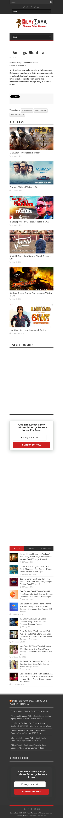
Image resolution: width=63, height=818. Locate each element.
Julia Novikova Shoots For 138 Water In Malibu (31, 711)
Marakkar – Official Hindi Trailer (25, 152)
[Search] (51, 2)
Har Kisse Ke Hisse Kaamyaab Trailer (28, 330)
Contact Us (42, 816)
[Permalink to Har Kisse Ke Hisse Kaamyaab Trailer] (31, 327)
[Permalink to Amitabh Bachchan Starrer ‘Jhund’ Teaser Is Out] (31, 253)
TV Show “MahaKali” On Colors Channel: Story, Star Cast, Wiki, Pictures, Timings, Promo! (33, 621)
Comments (46, 548)
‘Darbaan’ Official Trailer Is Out (24, 187)
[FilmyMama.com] (31, 25)
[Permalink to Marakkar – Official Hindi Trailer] (31, 149)
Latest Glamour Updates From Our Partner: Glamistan (28, 702)
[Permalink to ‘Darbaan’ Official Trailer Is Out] (31, 184)
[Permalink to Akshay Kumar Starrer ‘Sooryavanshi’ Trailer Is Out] (31, 290)
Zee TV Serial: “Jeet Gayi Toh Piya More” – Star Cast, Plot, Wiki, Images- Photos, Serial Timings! (36, 581)
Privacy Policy (22, 816)
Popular (17, 548)
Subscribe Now (31, 444)
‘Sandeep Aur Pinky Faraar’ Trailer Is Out (29, 221)
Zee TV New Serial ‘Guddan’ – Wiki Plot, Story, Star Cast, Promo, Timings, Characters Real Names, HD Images (36, 594)
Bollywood (27, 110)
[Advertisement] (31, 498)
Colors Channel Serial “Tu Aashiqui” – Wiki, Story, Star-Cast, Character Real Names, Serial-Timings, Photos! (36, 556)
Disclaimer (32, 816)
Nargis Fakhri (40, 110)
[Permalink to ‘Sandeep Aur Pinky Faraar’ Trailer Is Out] (31, 218)
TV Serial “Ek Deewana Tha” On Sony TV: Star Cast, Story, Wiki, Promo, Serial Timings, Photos (36, 664)
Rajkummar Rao (17, 114)
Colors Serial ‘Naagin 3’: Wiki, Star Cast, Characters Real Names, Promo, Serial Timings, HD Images (36, 569)
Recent (31, 548)
